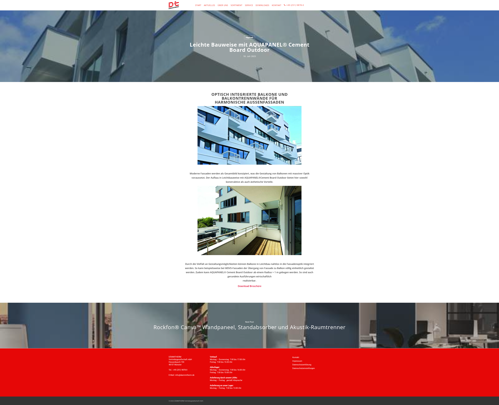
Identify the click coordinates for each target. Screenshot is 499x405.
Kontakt (295, 357)
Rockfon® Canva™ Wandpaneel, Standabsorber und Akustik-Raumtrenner (249, 325)
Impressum (297, 361)
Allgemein (249, 37)
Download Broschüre (249, 286)
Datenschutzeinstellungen (303, 368)
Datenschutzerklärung (301, 364)
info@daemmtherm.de (184, 375)
